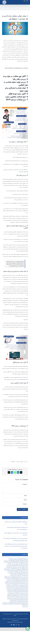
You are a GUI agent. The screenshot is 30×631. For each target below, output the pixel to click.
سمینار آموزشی (8, 577)
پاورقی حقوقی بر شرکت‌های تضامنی (13, 587)
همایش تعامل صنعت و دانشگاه (11, 582)
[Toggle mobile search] (24, 1)
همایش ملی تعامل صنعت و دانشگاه (21, 585)
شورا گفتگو (25, 580)
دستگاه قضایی (11, 572)
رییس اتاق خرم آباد (23, 574)
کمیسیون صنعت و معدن (12, 598)
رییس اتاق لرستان (14, 574)
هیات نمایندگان (10, 585)
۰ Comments (13, 461)
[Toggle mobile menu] (27, 1)
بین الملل (25, 569)
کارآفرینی (25, 590)
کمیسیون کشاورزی (23, 603)
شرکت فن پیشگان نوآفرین (11, 622)
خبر (17, 572)
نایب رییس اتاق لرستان (23, 582)
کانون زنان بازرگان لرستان (22, 593)
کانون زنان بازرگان (11, 590)
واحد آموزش (24, 587)
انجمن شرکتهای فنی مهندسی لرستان (20, 567)
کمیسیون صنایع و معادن (23, 598)
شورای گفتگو (18, 580)
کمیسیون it (10, 595)
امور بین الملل (7, 561)
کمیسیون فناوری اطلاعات (15, 601)
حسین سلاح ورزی (8, 569)
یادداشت (25, 606)
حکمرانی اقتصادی (24, 572)
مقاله (17, 461)
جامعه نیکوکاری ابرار (17, 569)
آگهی (20, 559)
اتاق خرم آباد (24, 561)
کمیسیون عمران (24, 601)
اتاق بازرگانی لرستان (13, 559)
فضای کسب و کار (10, 580)
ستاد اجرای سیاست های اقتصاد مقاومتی (20, 577)
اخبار (19, 461)
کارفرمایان (19, 590)
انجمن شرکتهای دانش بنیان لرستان (14, 564)
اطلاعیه (14, 561)
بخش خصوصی (10, 567)
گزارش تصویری (6, 603)
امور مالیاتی (25, 564)
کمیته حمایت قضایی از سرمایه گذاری (21, 595)
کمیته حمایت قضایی (12, 593)
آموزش (21, 461)
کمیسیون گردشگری (14, 603)
